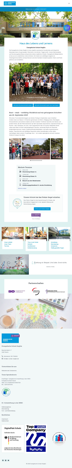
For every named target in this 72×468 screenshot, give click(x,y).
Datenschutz (5, 421)
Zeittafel (30, 244)
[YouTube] (8, 460)
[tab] (30, 160)
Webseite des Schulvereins (9, 370)
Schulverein (54, 246)
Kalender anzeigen (22, 188)
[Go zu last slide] (10, 148)
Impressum (5, 419)
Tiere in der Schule (33, 242)
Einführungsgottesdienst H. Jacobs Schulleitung (37, 185)
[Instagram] (5, 460)
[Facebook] (3, 460)
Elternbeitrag (54, 244)
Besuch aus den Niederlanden (31, 181)
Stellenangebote (6, 407)
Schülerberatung (32, 248)
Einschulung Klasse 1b (29, 176)
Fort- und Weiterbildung (8, 410)
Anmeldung (54, 242)
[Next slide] (62, 148)
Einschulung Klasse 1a (29, 172)
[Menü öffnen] (69, 3)
